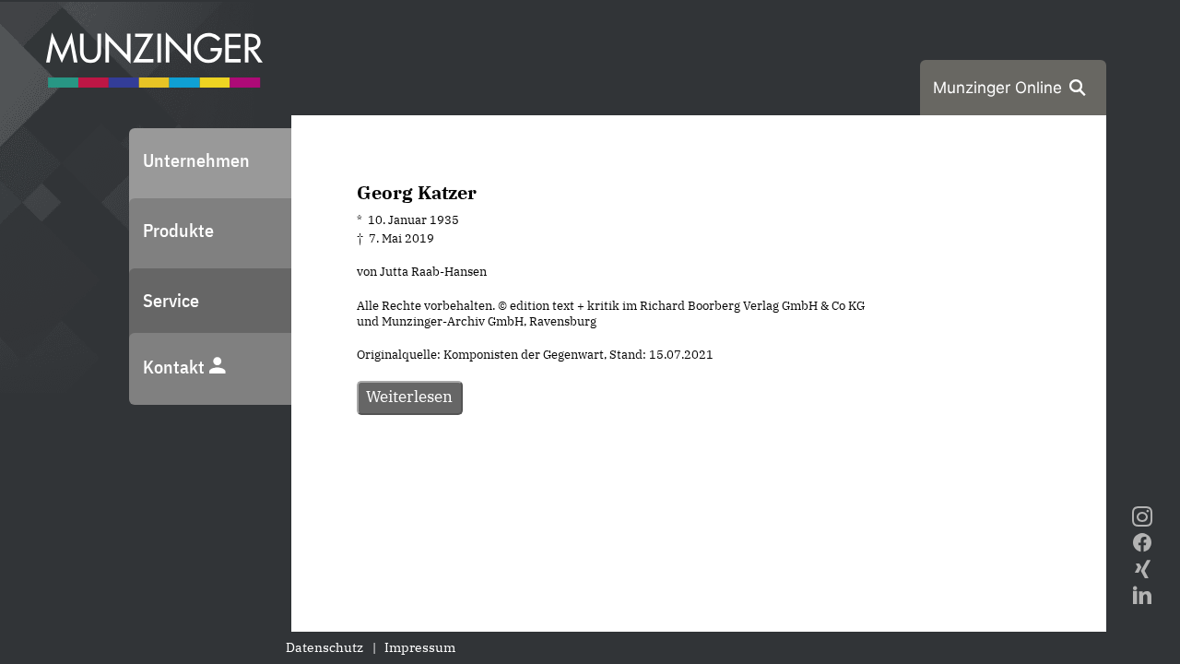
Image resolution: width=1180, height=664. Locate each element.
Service (171, 300)
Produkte (178, 230)
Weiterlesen (409, 396)
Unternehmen (196, 160)
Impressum (419, 647)
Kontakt (175, 366)
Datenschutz (324, 647)
